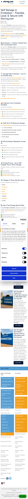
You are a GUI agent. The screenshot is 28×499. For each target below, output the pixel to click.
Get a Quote (18, 373)
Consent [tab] (5, 223)
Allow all (14, 268)
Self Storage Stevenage (7, 404)
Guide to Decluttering (20, 434)
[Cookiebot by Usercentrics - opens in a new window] (20, 220)
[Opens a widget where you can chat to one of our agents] (23, 496)
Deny (14, 278)
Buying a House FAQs (5, 441)
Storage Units (19, 407)
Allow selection (14, 273)
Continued (18, 284)
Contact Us (18, 425)
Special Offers (18, 413)
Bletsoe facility (7, 125)
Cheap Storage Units (5, 413)
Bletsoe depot (9, 33)
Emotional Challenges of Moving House (20, 460)
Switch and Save (20, 422)
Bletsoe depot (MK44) (17, 78)
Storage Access (5, 428)
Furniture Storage (20, 390)
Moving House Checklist (6, 446)
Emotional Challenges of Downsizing (20, 464)
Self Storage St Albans (7, 401)
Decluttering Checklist (6, 437)
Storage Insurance (20, 401)
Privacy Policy (18, 410)
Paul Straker (4, 23)
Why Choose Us (19, 416)
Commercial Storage (20, 381)
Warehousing (5, 425)
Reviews (18, 431)
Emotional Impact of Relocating (19, 469)
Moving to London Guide (19, 451)
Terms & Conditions (5, 410)
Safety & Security (6, 431)
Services (4, 416)
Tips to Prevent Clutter (18, 446)
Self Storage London (6, 390)
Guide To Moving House (19, 442)
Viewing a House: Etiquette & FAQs (5, 460)
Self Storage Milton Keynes (6, 394)
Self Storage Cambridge (7, 381)
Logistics (4, 419)
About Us (4, 434)
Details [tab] (14, 223)
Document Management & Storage (19, 386)
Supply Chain (5, 422)
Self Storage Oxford (6, 398)
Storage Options (19, 404)
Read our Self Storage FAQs (6, 374)
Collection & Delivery (21, 419)
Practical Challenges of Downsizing (6, 469)
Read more (18, 287)
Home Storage (19, 393)
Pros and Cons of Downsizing (4, 455)
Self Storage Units (20, 398)
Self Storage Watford (6, 407)
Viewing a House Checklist (4, 451)
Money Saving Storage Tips (6, 473)
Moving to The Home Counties (20, 455)
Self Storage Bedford (6, 378)
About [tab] (23, 223)
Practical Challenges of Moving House (6, 464)
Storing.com (3, 30)
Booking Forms (19, 428)
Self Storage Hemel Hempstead (6, 385)
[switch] (24, 253)
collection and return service (15, 109)
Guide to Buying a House (19, 437)
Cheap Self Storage (20, 378)
